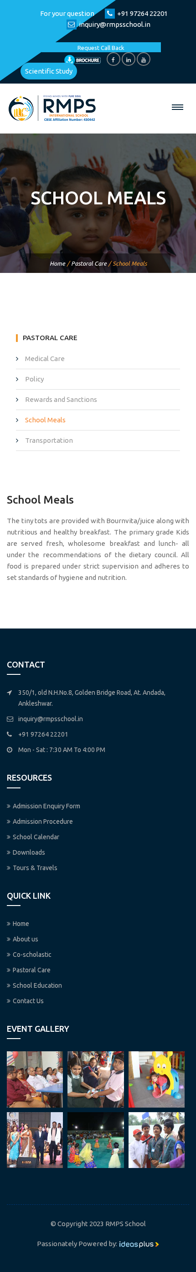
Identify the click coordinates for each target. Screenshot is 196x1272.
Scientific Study (48, 71)
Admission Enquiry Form (46, 806)
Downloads (29, 852)
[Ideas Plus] (139, 1243)
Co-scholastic (32, 954)
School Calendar (36, 837)
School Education (37, 985)
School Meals (45, 420)
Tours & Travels (35, 867)
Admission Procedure (43, 821)
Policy (34, 379)
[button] (177, 107)
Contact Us (28, 1001)
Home (57, 263)
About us (25, 939)
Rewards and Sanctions (61, 399)
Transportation (49, 440)
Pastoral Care (89, 263)
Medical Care (45, 358)
